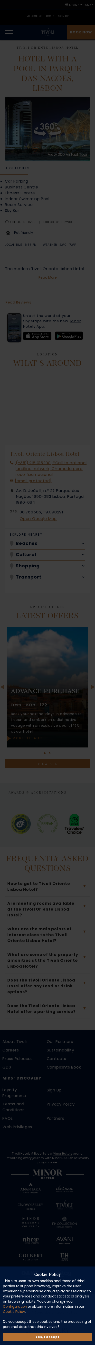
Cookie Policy (14, 1311)
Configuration (15, 1306)
